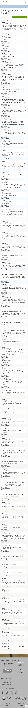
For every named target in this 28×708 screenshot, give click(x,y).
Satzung (21, 705)
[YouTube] (7, 693)
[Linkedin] (16, 693)
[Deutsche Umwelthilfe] (21, 672)
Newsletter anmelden (9, 688)
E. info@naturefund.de (6, 684)
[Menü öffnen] (25, 2)
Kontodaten (7, 705)
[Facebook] (2, 693)
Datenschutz (7, 703)
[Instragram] (11, 693)
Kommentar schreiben (20, 17)
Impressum (21, 703)
